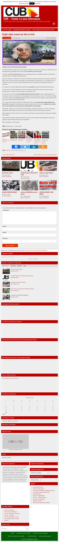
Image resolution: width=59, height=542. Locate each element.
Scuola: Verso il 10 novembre (23, 533)
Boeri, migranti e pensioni (45, 536)
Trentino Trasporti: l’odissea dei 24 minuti (29, 174)
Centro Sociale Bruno (38, 489)
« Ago (3, 414)
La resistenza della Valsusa (11, 518)
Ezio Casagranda (16, 38)
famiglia (20, 150)
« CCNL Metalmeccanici (8, 154)
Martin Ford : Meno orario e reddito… (16, 536)
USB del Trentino (37, 501)
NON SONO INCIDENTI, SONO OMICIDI (46, 193)
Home (12, 533)
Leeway (36, 539)
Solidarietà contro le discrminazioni (13, 140)
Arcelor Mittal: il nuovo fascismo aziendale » (45, 154)
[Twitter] (25, 147)
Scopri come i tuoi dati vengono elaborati (36, 250)
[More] (43, 147)
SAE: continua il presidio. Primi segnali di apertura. (45, 141)
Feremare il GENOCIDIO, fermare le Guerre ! (29, 193)
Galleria (6, 520)
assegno (7, 150)
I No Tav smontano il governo (12, 513)
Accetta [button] (32, 3)
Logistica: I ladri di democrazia (21, 140)
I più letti (19, 265)
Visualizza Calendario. (32, 258)
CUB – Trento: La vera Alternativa (21, 18)
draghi (16, 150)
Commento (6, 210)
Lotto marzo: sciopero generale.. (40, 533)
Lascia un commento (51, 38)
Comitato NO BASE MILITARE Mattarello (44, 490)
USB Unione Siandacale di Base (41, 502)
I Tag (24, 265)
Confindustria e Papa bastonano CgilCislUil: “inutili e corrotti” (37, 141)
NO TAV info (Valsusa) (39, 499)
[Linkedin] (34, 147)
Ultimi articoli (5, 265)
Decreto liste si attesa (7, 173)
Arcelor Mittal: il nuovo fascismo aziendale (29, 140)
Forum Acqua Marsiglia (10, 511)
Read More (37, 3)
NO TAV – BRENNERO (39, 495)
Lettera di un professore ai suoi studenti (5, 140)
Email (4, 232)
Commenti (13, 265)
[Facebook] (16, 147)
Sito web (5, 238)
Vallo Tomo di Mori (32, 536)
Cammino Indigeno (9, 510)
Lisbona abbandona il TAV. (11, 517)
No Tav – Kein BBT (9, 515)
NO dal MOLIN (37, 494)
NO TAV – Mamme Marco (39, 497)
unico (24, 150)
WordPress (30, 539)
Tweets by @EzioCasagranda (10, 421)
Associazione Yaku (38, 487)
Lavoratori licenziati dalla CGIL (41, 492)
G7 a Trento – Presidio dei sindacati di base (22, 288)
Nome (5, 226)
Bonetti (12, 150)
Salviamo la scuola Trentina (46, 173)
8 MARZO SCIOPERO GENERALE (9, 192)
